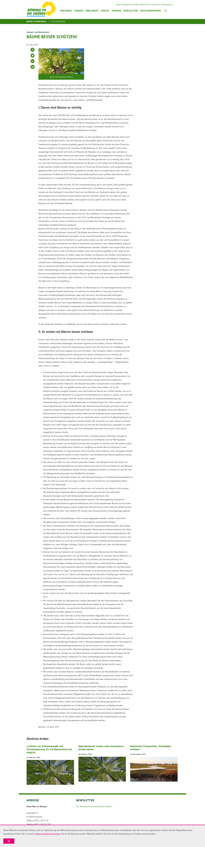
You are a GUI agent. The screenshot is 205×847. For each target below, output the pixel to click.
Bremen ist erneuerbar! (36, 21)
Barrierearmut (167, 4)
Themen (78, 10)
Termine (116, 10)
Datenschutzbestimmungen (47, 833)
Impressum (155, 4)
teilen (32, 51)
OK (9, 841)
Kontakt (135, 4)
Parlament (92, 10)
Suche (165, 10)
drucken (32, 67)
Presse (105, 10)
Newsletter (131, 10)
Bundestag (126, 4)
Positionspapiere (150, 10)
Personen (66, 10)
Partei (118, 4)
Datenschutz (145, 4)
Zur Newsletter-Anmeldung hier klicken (94, 806)
